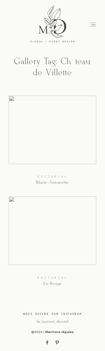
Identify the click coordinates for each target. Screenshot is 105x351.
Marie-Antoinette (53, 144)
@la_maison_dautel (52, 321)
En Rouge (53, 244)
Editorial (52, 176)
